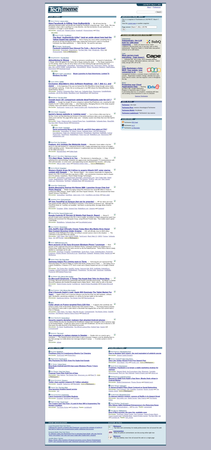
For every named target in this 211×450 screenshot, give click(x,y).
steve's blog (64, 21)
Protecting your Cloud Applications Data (131, 86)
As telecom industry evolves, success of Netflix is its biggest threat (134, 396)
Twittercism (66, 384)
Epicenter (123, 385)
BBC (52, 302)
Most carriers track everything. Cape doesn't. (133, 56)
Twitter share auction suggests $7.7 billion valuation (68, 382)
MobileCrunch (148, 382)
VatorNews (68, 195)
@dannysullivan (66, 121)
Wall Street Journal (71, 156)
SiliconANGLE (81, 67)
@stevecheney (88, 30)
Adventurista (123, 366)
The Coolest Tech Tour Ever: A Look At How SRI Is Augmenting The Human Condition (74, 404)
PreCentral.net (65, 199)
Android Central (125, 376)
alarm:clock (77, 195)
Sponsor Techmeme (141, 96)
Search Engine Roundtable (89, 284)
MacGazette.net (89, 298)
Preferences (157, 7)
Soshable (152, 371)
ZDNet (66, 208)
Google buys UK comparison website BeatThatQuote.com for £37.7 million (80, 101)
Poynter (61, 238)
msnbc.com (135, 362)
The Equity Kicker (62, 407)
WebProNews (110, 67)
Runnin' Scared (148, 389)
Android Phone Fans (78, 121)
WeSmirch (116, 436)
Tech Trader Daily (100, 177)
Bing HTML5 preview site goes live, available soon (128, 412)
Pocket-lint (109, 251)
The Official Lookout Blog (82, 327)
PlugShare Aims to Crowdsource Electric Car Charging (70, 353)
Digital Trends (128, 414)
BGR (91, 268)
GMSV (100, 236)
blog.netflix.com (122, 398)
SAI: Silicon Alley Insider (65, 276)
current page (132, 23)
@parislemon (73, 50)
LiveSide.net (76, 284)
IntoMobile (52, 93)
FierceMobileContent (85, 222)
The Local (60, 333)
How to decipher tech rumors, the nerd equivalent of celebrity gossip (135, 353)
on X (133, 125)
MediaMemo (61, 222)
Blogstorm (105, 107)
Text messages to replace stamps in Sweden (68, 335)
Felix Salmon (61, 375)
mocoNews (67, 73)
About (149, 7)
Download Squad (64, 69)
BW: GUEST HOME (58, 67)
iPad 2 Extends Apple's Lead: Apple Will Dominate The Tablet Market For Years (80, 293)
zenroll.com (60, 30)
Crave (59, 121)
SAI (54, 238)
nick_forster (129, 417)
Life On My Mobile (62, 93)
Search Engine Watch (151, 414)
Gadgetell (101, 208)
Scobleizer (68, 35)
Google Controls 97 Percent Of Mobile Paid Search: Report (74, 215)
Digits (68, 163)
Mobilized (60, 351)
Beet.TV (93, 375)
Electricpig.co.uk (72, 253)
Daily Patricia (142, 398)
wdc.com (98, 179)
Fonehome (52, 253)
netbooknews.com (58, 136)
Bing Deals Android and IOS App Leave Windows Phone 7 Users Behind (73, 367)
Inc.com (135, 407)
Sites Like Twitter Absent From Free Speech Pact (127, 360)
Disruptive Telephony (98, 67)
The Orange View (75, 298)
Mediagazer (117, 426)
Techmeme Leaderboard (130, 113)
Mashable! (79, 177)
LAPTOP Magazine (99, 131)
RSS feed (135, 122)
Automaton (65, 394)
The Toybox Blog (62, 268)
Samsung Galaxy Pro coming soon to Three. (68, 262)
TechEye (59, 91)
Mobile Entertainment (123, 382)
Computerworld (70, 177)
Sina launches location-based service (63, 389)
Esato (92, 251)
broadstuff (79, 30)
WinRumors (52, 255)
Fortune (79, 131)
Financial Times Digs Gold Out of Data (63, 373)
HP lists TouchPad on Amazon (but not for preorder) (71, 202)
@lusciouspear (113, 373)
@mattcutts (96, 50)
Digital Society (132, 398)
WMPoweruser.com (61, 242)
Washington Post (125, 351)
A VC (83, 195)
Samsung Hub (84, 268)
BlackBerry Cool (74, 93)
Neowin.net (108, 253)
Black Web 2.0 (92, 236)
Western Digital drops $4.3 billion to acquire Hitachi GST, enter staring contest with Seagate (79, 171)
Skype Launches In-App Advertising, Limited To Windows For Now (81, 74)
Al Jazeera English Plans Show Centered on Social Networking (133, 387)
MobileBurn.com (95, 134)
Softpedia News (71, 67)
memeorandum (118, 431)
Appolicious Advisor (63, 298)
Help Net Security (78, 312)
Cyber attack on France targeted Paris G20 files (69, 305)
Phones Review (63, 123)
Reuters (64, 380)
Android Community (76, 133)
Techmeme (125, 105)
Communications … (123, 407)
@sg (126, 362)
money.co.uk (69, 107)
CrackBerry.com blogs (92, 195)
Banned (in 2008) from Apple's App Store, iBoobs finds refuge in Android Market (133, 379)
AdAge (105, 65)
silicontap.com (89, 181)
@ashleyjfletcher (93, 107)
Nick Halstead (129, 373)
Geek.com (78, 91)
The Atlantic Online (101, 312)
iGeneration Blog (68, 91)
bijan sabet (106, 195)
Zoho (123, 66)
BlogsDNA (110, 121)
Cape (123, 53)
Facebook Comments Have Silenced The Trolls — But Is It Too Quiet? (79, 48)
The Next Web (82, 50)
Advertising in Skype (59, 60)
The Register (84, 179)
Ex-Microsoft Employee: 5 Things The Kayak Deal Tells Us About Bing (79, 279)
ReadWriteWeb (61, 65)
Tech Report (121, 362)
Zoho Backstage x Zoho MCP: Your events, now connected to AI (132, 70)
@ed (89, 50)
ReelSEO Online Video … (81, 163)
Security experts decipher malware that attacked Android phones (77, 320)
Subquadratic (126, 38)
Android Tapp (95, 327)
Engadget (62, 112)
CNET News (68, 179)
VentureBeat (71, 65)
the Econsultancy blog (134, 371)
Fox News (68, 312)
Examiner (140, 389)
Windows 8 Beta (99, 253)
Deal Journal (106, 179)
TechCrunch (66, 46)
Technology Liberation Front (84, 65)
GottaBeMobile (106, 91)
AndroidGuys (105, 268)
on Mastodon (136, 128)
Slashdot (76, 398)
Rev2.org (122, 373)
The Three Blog (64, 259)
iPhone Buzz (72, 355)
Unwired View (73, 208)
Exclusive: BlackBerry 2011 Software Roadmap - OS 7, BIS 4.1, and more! (80, 85)
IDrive (124, 82)
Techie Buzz (85, 251)
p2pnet (59, 342)
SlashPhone (65, 134)
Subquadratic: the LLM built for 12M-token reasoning (132, 43)
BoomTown (63, 227)
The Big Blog (65, 57)
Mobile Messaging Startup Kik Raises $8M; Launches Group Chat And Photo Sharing (79, 189)
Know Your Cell (84, 134)
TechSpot (68, 181)
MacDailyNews (61, 151)
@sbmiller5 (64, 50)
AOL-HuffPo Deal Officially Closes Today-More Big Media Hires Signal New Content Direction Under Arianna (79, 230)
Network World (121, 371)
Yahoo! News (62, 364)
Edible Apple (73, 151)
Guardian (133, 389)
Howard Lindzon (70, 30)
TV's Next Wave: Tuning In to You (63, 158)
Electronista (52, 69)
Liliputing (92, 208)
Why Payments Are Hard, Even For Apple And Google (69, 360)
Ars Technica (62, 142)
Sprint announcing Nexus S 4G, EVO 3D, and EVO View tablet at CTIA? (80, 129)
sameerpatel (148, 407)
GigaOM (71, 268)
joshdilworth (88, 407)
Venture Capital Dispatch (125, 355)
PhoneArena (88, 133)
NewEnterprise (58, 179)
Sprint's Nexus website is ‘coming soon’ (67, 114)
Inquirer (77, 268)
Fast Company (121, 389)
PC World (73, 131)
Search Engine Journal (64, 284)
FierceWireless (57, 133)
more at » (70, 52)
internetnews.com (89, 177)
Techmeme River (127, 107)
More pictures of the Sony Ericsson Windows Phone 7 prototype (77, 245)
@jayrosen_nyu (83, 375)
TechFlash (120, 414)
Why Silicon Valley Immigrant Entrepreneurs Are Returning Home (134, 405)
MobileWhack (84, 93)
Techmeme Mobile (128, 110)
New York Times (64, 371)
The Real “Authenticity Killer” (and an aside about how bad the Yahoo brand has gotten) (82, 38)
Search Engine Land (80, 107)
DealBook (76, 179)
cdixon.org (154, 373)
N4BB (62, 81)
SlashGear (95, 93)
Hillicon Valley (61, 163)
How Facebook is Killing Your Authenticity (69, 23)
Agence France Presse (71, 313)
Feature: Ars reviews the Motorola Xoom (67, 144)
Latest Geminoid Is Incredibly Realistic (63, 396)
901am (89, 67)
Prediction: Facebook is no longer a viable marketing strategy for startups (133, 368)
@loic (98, 30)
